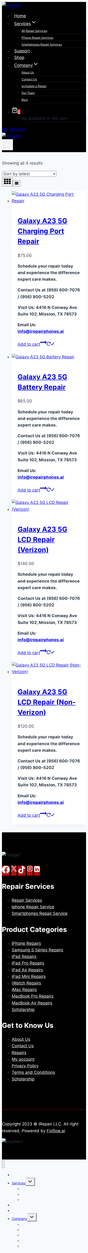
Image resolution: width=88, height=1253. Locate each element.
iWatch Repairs (26, 983)
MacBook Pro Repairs (33, 996)
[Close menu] (3, 1164)
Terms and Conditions (33, 1072)
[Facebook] (6, 870)
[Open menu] (7, 144)
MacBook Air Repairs (32, 1003)
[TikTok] (22, 870)
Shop (19, 57)
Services (18, 1183)
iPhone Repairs (26, 943)
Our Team (28, 93)
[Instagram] (30, 870)
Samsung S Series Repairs (37, 949)
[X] (14, 870)
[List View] (17, 183)
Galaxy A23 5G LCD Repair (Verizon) (42, 539)
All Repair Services (34, 31)
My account (23, 1059)
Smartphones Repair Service (39, 913)
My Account (13, 129)
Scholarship (23, 1009)
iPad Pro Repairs (28, 963)
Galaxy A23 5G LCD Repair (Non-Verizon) (47, 702)
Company (19, 1218)
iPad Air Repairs (27, 969)
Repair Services (27, 900)
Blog (25, 100)
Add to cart (29, 344)
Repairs (19, 1052)
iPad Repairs (24, 956)
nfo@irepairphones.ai (41, 331)
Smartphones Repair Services (42, 44)
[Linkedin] (37, 870)
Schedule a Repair (34, 86)
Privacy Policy (25, 1065)
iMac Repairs (24, 989)
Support (22, 50)
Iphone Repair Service (33, 906)
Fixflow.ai (56, 1130)
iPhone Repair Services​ (37, 37)
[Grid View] (7, 181)
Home (20, 15)
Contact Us (29, 79)
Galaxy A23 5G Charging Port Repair (42, 231)
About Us (28, 72)
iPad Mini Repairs (29, 976)
